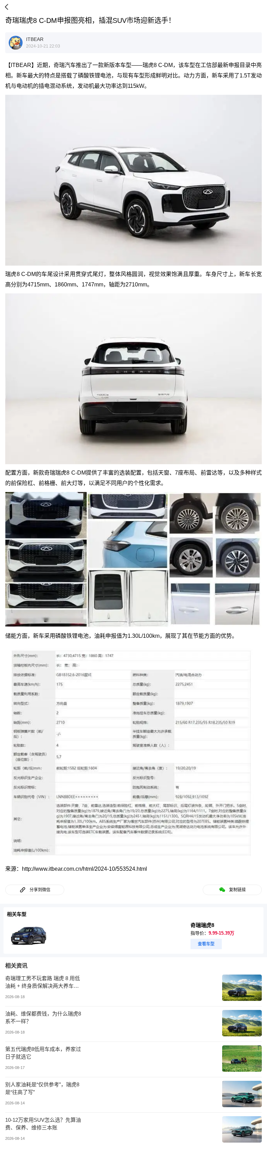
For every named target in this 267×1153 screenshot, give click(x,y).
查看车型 (206, 944)
